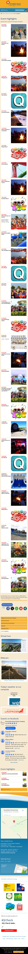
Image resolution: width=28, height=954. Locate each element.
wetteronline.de (16, 705)
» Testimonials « (9, 930)
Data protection (9, 938)
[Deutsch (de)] (25, 10)
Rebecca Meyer (9, 739)
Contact (22, 938)
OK (18, 952)
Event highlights (5, 631)
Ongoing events (5, 628)
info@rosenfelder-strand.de (8, 852)
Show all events (6, 789)
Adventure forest (5, 620)
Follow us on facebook (7, 604)
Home (4, 938)
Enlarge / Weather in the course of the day (14, 680)
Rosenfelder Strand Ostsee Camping (9, 879)
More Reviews (14, 762)
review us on (10, 728)
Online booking (19, 10)
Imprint (15, 938)
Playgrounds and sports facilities (8, 618)
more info (10, 952)
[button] (8, 608)
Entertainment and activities (7, 623)
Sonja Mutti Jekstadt (10, 731)
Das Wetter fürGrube (14, 695)
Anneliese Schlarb (10, 751)
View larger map (7, 815)
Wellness (3, 626)
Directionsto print (4, 865)
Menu (5, 10)
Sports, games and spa (8, 13)
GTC (19, 938)
